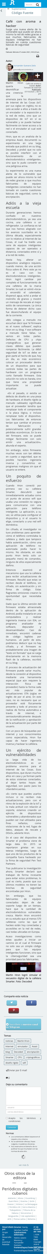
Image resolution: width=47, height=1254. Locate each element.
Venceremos (26, 1213)
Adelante (12, 1198)
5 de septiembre (27, 1216)
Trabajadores (15, 1210)
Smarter (9, 1057)
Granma (23, 1201)
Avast (34, 1046)
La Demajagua (31, 1204)
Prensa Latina (19, 1219)
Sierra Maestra (28, 1207)
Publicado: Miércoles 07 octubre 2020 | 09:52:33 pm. (22, 52)
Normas (10, 1133)
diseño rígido (11, 1062)
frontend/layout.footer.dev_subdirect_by (21, 1247)
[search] (37, 5)
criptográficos (33, 1057)
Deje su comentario (16, 1084)
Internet (9, 1046)
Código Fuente (22, 13)
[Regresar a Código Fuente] (1, 10)
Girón (32, 1201)
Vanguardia (13, 1216)
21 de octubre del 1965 (37, 1229)
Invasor (10, 1204)
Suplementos (19, 8)
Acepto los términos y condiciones (24, 1120)
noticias (9, 1041)
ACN (9, 1219)
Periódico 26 (14, 1207)
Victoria (19, 1204)
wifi (24, 1062)
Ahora (20, 1198)
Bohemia (31, 1219)
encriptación (33, 1051)
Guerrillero (13, 1201)
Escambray (30, 1198)
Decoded (18, 1051)
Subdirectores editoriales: (20, 1233)
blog (7, 1051)
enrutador (23, 1046)
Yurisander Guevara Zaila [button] (24, 65)
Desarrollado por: (6, 1228)
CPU (20, 1057)
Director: (18, 1227)
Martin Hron (23, 1041)
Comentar (12, 1127)
